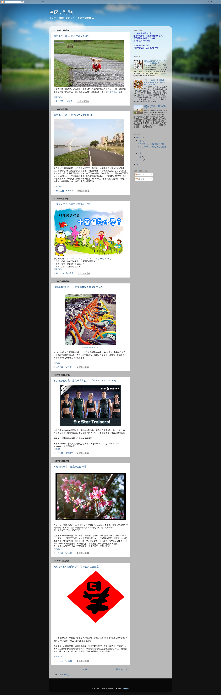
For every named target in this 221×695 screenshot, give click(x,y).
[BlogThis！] (80, 101)
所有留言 (140, 179)
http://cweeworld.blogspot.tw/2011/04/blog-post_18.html (87, 259)
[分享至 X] (83, 101)
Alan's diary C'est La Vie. (92, 347)
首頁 (84, 669)
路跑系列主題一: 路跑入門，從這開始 (73, 115)
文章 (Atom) (64, 675)
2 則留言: (69, 101)
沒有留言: (70, 273)
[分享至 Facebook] (85, 101)
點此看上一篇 (115, 92)
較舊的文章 (122, 669)
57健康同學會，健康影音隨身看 (70, 466)
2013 (138, 138)
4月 (140, 141)
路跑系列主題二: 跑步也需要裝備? (71, 36)
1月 (140, 160)
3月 (140, 153)
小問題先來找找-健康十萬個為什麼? (72, 204)
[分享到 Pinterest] (87, 101)
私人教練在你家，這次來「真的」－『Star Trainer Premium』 (85, 380)
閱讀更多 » (58, 97)
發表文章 (140, 174)
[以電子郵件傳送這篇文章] (78, 101)
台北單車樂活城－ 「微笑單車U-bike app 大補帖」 (79, 287)
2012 (138, 164)
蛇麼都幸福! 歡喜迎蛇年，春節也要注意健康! (76, 566)
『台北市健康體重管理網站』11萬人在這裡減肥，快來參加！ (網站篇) (155, 82)
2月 (140, 157)
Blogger (126, 688)
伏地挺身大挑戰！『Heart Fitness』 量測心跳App (154, 62)
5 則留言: (70, 191)
